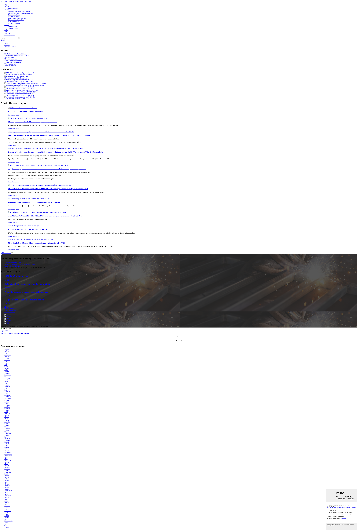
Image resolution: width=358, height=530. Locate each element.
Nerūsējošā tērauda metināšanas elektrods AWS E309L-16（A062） (24, 85)
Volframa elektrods (13, 21)
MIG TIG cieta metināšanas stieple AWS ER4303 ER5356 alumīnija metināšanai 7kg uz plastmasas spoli (48, 189)
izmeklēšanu (11, 115)
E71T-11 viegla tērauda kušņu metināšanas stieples (27, 229)
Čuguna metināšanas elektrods (17, 18)
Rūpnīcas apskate (13, 8)
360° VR (7, 33)
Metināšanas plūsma (14, 23)
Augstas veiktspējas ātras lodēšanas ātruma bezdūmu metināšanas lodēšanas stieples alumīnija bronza (47, 169)
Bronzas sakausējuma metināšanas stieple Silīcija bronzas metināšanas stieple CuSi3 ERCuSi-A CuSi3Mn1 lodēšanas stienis (55, 152)
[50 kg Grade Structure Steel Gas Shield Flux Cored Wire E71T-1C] (30, 239)
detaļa (17, 115)
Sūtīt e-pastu (4, 330)
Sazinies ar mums (9, 35)
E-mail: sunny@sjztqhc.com (12, 262)
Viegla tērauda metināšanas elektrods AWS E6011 (19, 95)
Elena (2, 331)
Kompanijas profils (10, 310)
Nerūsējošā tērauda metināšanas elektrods (20, 13)
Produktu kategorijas (10, 308)
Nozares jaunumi (13, 26)
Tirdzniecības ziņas (13, 28)
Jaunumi (6, 25)
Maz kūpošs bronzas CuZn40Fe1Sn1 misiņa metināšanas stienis (32, 122)
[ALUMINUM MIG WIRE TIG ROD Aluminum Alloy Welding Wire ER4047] (37, 212)
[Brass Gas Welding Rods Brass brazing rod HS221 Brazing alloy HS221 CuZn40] (41, 132)
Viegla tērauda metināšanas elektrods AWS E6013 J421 (20, 92)
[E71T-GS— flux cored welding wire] (22, 108)
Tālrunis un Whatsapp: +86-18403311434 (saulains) (19, 264)
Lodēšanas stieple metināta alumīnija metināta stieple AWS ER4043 (34, 202)
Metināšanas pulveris (14, 16)
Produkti (7, 10)
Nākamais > (5, 253)
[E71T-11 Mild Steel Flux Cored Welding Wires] (23, 226)
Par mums (7, 6)
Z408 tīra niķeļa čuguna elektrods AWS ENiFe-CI (19, 81)
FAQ (5, 31)
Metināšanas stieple (14, 15)
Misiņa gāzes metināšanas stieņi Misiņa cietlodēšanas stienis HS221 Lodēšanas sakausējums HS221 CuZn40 (49, 135)
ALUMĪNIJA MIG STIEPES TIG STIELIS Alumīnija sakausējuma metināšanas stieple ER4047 (45, 216)
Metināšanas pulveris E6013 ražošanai (15, 78)
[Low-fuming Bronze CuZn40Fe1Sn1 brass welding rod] (27, 118)
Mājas (6, 5)
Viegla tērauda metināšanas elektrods (19, 11)
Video (6, 30)
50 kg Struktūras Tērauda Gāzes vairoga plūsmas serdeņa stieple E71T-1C (36, 243)
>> (10, 253)
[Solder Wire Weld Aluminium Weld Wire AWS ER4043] (28, 199)
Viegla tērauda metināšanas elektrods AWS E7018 (19, 88)
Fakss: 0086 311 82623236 (12, 266)
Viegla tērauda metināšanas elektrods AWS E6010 (19, 98)
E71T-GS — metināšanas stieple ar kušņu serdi (18, 74)
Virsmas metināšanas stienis (16, 20)
